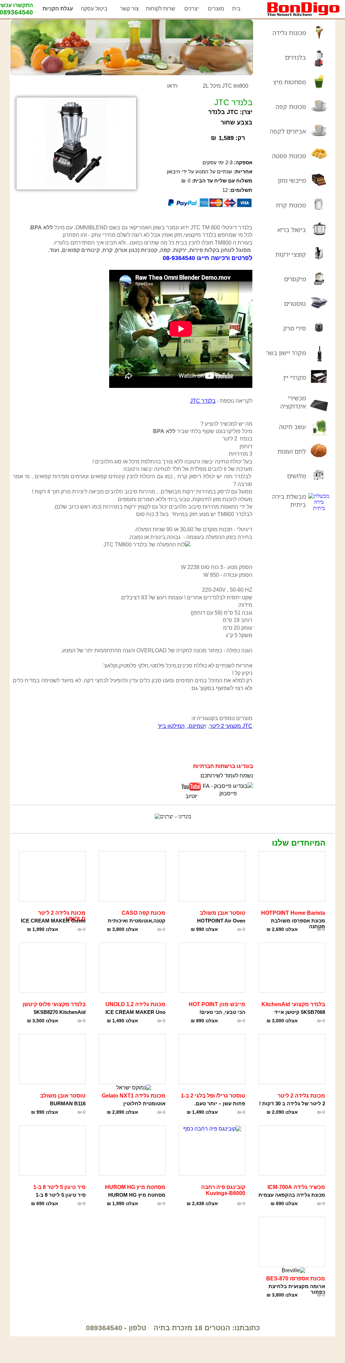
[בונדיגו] (303, 15)
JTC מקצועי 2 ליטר (230, 726)
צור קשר (129, 8)
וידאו (172, 86)
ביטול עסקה (94, 8)
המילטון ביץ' (171, 726)
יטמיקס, (195, 726)
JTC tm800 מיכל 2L (225, 86)
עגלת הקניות (57, 8)
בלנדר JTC (203, 401)
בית (236, 8)
